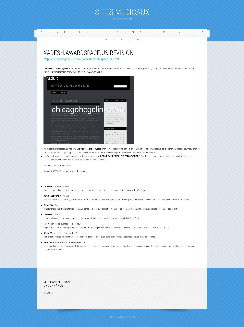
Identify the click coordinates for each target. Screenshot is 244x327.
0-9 (137, 39)
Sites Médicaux (122, 10)
